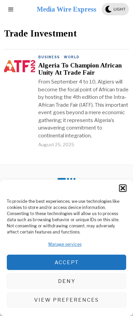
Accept (67, 262)
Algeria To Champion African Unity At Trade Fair (80, 69)
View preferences (66, 300)
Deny (66, 281)
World (71, 57)
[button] (122, 188)
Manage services (65, 244)
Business (49, 57)
